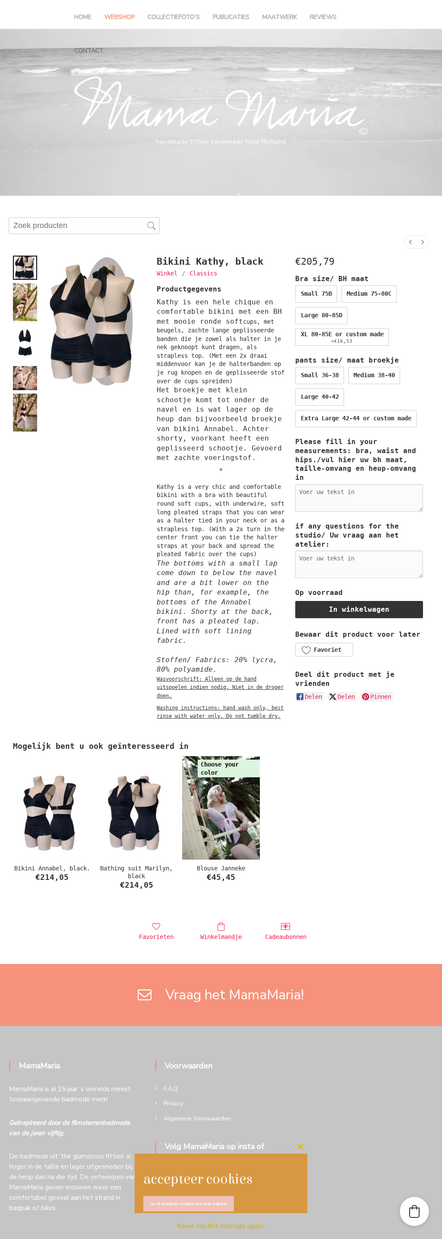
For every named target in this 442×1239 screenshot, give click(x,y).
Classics (203, 273)
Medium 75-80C (369, 293)
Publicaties (231, 17)
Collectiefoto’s (174, 17)
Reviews (323, 17)
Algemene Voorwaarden (197, 1118)
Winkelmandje (221, 936)
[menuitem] (410, 242)
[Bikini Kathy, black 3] (25, 378)
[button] (324, 650)
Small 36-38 (320, 375)
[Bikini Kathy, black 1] (25, 302)
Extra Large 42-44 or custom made (356, 418)
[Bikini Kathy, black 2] (25, 344)
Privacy (173, 1103)
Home (83, 17)
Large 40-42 (320, 396)
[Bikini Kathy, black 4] (25, 413)
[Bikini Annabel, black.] (52, 808)
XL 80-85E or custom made (342, 337)
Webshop (119, 17)
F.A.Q (171, 1089)
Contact (89, 51)
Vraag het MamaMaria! (229, 995)
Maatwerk (279, 17)
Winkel (167, 273)
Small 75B (316, 293)
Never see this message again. (221, 1226)
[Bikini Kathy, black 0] (25, 268)
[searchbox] (84, 226)
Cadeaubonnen (285, 936)
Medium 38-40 (374, 375)
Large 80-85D (321, 315)
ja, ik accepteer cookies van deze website (188, 1203)
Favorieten (156, 936)
